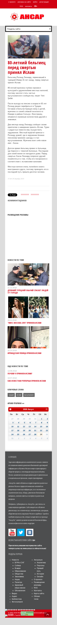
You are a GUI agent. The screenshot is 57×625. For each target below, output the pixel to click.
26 (24, 434)
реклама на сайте (24, 2)
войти (35, 2)
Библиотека (17, 599)
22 (41, 431)
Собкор (18, 566)
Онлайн (40, 577)
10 (12, 427)
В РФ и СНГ (19, 563)
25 (18, 434)
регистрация (44, 2)
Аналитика (41, 563)
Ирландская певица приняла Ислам (24, 353)
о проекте (11, 2)
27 (30, 434)
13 (30, 427)
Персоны (40, 566)
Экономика (19, 577)
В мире (18, 568)
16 (47, 427)
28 (35, 434)
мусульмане (29, 395)
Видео (14, 593)
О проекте (38, 580)
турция (11, 395)
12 (24, 427)
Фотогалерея (17, 602)
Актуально (38, 560)
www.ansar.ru (28, 548)
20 (30, 431)
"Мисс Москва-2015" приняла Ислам (24, 322)
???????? (25, 195)
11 (18, 427)
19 (24, 431)
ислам (19, 395)
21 (35, 431)
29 (41, 434)
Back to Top (47, 614)
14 (35, 427)
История (40, 574)
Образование (20, 571)
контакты (28, 6)
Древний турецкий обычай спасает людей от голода (28, 291)
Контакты (38, 591)
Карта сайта (39, 593)
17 (12, 431)
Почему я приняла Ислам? (20, 373)
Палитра (18, 582)
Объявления (20, 591)
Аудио (14, 596)
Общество (19, 574)
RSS (21, 6)
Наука (17, 580)
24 (12, 434)
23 (47, 431)
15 (41, 427)
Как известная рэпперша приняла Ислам (27, 380)
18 (18, 431)
